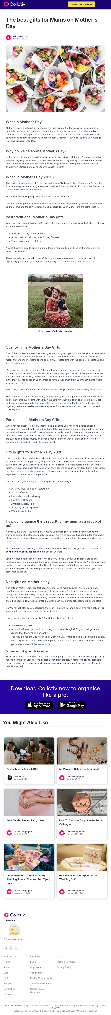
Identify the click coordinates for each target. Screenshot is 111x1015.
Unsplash (69, 331)
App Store (35, 967)
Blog (6, 972)
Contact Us (9, 989)
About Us (9, 967)
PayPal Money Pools (41, 978)
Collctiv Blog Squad (20, 36)
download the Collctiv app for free (23, 551)
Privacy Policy (64, 967)
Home (7, 962)
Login (33, 962)
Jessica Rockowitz (54, 331)
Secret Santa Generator (37, 991)
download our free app (63, 663)
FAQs (6, 978)
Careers (8, 994)
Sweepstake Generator (42, 983)
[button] (106, 4)
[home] (14, 4)
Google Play (36, 972)
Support (8, 983)
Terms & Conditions (66, 962)
